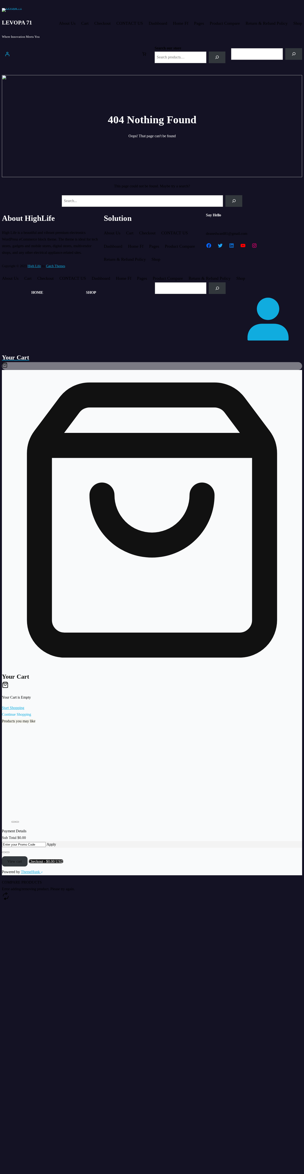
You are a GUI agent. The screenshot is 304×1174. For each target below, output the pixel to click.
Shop (297, 23)
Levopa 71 (17, 22)
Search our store (168, 48)
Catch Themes (55, 266)
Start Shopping (13, 708)
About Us (67, 23)
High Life (34, 266)
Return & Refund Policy (267, 23)
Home (37, 292)
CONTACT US (129, 23)
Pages (199, 23)
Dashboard (158, 23)
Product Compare (225, 23)
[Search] (217, 57)
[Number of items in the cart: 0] (144, 54)
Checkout (102, 23)
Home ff (180, 23)
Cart (85, 23)
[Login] (7, 54)
